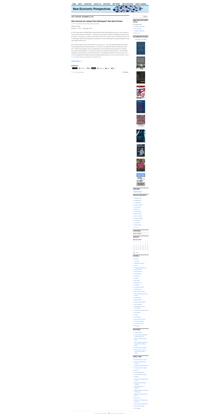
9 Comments (125, 72)
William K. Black (80, 72)
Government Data (138, 332)
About (80, 4)
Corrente (136, 265)
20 (140, 247)
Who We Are (137, 33)
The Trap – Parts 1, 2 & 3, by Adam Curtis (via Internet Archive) (140, 351)
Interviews (106, 4)
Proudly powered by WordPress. (101, 413)
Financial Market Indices (139, 372)
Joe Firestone (137, 222)
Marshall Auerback (138, 204)
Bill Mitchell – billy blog (139, 263)
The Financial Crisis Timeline (140, 347)
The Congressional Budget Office (141, 403)
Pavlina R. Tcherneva (138, 218)
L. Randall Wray (137, 202)
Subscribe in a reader (137, 191)
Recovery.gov (137, 397)
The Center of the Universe (139, 319)
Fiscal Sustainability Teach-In (140, 374)
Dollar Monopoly (138, 273)
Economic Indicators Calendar (140, 367)
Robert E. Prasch (137, 213)
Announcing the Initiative (139, 26)
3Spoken (136, 258)
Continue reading (76, 61)
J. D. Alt (136, 227)
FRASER (136, 376)
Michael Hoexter (137, 225)
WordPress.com (122, 413)
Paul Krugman (137, 312)
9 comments (96, 23)
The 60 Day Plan (137, 28)
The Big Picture (137, 317)
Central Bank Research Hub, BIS (141, 365)
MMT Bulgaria (137, 297)
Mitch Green (137, 209)
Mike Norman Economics (139, 291)
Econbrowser (137, 276)
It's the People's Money (139, 287)
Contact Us (97, 4)
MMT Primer (116, 4)
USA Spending (137, 408)
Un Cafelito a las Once (139, 323)
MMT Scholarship (127, 4)
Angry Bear (136, 261)
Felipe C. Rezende (138, 216)
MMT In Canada (137, 299)
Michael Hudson (137, 211)
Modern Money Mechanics (139, 302)
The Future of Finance (138, 321)
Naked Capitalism (138, 304)
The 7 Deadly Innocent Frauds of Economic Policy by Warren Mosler (141, 344)
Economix (136, 278)
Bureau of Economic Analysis (140, 359)
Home (74, 4)
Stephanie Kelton (137, 200)
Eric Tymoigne (137, 220)
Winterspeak (136, 325)
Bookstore (87, 4)
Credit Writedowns (138, 271)
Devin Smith (90, 23)
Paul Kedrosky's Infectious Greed (141, 310)
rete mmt (136, 314)
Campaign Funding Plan (139, 30)
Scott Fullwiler (137, 207)
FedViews (136, 370)
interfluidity (136, 285)
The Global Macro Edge (139, 406)
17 (134, 247)
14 (143, 246)
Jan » (137, 252)
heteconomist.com (138, 282)
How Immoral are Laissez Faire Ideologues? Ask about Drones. (97, 21)
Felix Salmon (137, 280)
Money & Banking (141, 4)
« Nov (134, 252)
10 (134, 246)
